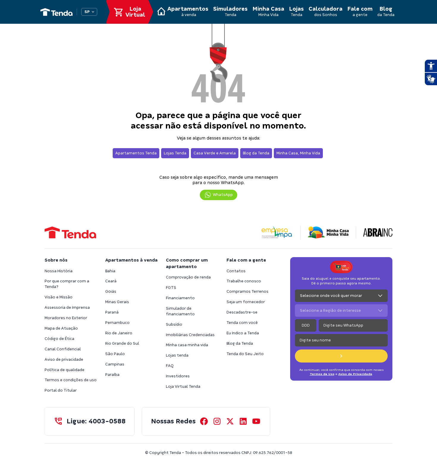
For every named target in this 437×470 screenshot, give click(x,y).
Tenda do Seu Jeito (245, 354)
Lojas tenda (177, 355)
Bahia (110, 271)
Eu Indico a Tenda (243, 333)
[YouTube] (256, 421)
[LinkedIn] (243, 421)
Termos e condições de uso (71, 380)
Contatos (236, 271)
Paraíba (112, 374)
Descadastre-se (242, 312)
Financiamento (180, 298)
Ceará (111, 281)
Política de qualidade (64, 370)
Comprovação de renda (188, 277)
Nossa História (59, 271)
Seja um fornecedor (246, 302)
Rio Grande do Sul (122, 343)
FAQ (170, 365)
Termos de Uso (322, 374)
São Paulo (115, 354)
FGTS (171, 287)
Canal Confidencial (63, 349)
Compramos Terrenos (247, 291)
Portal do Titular (61, 390)
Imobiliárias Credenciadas (190, 335)
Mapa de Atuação (61, 328)
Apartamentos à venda (131, 260)
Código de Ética (59, 338)
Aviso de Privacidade (355, 374)
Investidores (178, 376)
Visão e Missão (59, 297)
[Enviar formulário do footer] (341, 356)
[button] (218, 195)
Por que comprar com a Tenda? (67, 284)
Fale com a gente (246, 260)
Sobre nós (56, 260)
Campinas (114, 364)
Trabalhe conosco (244, 281)
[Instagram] (217, 421)
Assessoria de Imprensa (67, 307)
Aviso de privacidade (64, 359)
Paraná (112, 312)
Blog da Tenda (240, 343)
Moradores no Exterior (66, 318)
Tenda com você (242, 322)
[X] (230, 421)
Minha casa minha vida (187, 345)
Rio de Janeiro (118, 333)
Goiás (110, 291)
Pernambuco (117, 322)
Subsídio (174, 324)
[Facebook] (204, 421)
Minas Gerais (117, 302)
